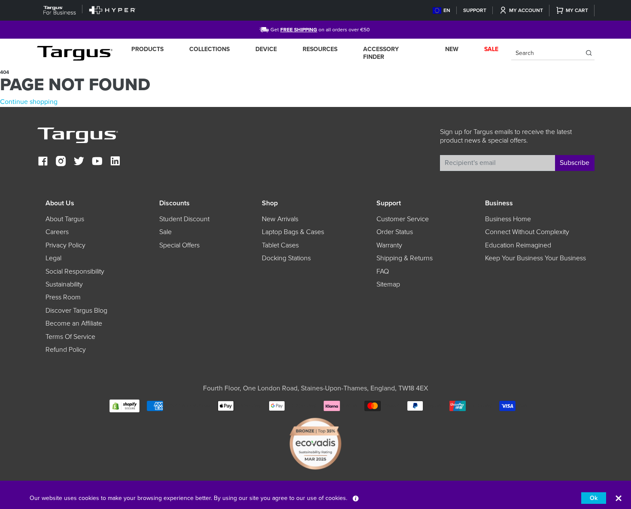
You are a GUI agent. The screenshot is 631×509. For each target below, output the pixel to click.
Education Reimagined (518, 245)
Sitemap (388, 284)
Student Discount (184, 219)
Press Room (63, 297)
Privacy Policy (65, 245)
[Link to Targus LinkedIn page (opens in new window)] (115, 162)
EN (446, 10)
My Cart (577, 10)
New (451, 49)
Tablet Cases (280, 245)
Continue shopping (29, 102)
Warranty (389, 245)
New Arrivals (280, 219)
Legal (53, 258)
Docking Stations (286, 258)
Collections (209, 49)
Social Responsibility (75, 271)
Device (266, 49)
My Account (526, 10)
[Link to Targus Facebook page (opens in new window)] (43, 162)
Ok (594, 498)
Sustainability (64, 284)
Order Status (394, 232)
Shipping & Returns (404, 258)
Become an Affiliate (74, 323)
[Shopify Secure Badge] (124, 405)
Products (147, 49)
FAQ (382, 271)
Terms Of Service (70, 336)
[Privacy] (355, 498)
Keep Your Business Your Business (535, 258)
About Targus (65, 219)
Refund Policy (66, 349)
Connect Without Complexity (527, 232)
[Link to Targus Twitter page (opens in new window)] (79, 162)
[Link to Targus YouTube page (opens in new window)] (97, 162)
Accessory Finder (381, 53)
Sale (165, 232)
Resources (320, 49)
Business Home (508, 219)
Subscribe (574, 162)
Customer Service (402, 219)
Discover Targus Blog (76, 310)
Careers (57, 232)
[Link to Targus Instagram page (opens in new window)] (61, 162)
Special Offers (179, 245)
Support (474, 10)
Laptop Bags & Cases (293, 232)
